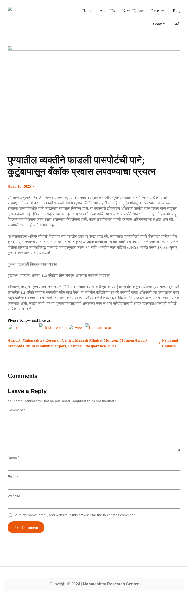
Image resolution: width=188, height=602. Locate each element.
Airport (14, 340)
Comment (16, 410)
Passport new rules (100, 346)
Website (14, 496)
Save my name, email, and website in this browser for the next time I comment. (74, 515)
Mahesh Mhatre (88, 340)
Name (13, 458)
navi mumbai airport (49, 346)
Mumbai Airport (133, 340)
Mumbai (111, 340)
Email (13, 477)
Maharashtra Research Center (47, 340)
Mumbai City (19, 346)
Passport (75, 346)
